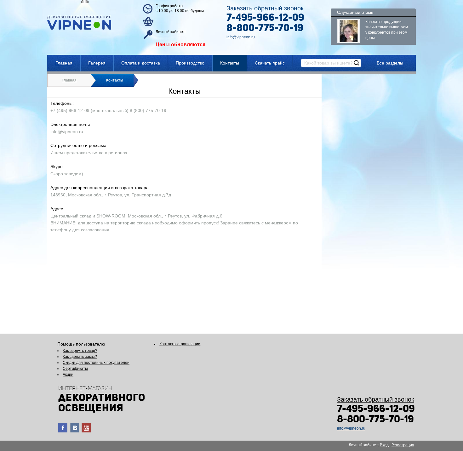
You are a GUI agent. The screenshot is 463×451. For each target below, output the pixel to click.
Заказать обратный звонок (265, 8)
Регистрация (403, 445)
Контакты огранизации (179, 344)
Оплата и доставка (140, 62)
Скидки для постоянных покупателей (96, 362)
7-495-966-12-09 (265, 18)
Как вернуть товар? (80, 350)
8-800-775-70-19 (264, 29)
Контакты (229, 62)
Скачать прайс (270, 62)
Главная (63, 62)
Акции (68, 374)
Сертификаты (75, 368)
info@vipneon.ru (240, 37)
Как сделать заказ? (80, 356)
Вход (384, 445)
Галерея (97, 62)
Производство (190, 62)
